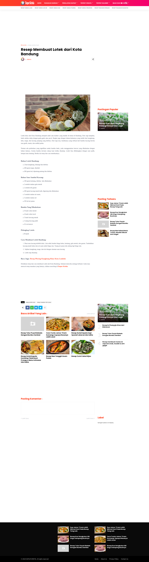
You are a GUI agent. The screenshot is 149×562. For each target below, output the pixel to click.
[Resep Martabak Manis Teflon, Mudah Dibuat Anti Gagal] (103, 233)
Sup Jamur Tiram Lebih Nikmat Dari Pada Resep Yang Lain (119, 205)
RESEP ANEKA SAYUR (41, 8)
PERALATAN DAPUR (69, 3)
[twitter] (40, 307)
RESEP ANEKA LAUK (26, 8)
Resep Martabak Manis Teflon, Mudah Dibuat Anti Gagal (119, 232)
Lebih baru (25, 418)
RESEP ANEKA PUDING (69, 8)
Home (39, 3)
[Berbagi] (93, 59)
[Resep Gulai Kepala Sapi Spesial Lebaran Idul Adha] (83, 324)
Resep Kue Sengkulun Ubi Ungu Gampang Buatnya (118, 214)
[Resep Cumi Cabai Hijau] (83, 347)
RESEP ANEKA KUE (54, 8)
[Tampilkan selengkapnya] (45, 307)
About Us (104, 559)
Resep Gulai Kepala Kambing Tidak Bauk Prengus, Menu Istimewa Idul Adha (31, 359)
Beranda (23, 45)
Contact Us (124, 559)
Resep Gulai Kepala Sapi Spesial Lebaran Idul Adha (82, 334)
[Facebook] (28, 307)
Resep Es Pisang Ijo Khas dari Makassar (113, 326)
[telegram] (36, 307)
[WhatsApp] (32, 307)
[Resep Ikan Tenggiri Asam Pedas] (57, 347)
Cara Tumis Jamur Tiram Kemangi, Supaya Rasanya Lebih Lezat (57, 335)
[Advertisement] (74, 27)
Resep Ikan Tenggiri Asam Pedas (56, 357)
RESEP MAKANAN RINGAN (102, 8)
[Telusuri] (126, 3)
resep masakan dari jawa (44, 302)
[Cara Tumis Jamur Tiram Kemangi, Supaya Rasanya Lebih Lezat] (57, 324)
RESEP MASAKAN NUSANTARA (120, 8)
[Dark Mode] (121, 3)
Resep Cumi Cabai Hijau (81, 356)
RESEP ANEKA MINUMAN (85, 8)
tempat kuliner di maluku (106, 422)
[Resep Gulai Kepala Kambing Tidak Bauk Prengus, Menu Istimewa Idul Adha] (32, 347)
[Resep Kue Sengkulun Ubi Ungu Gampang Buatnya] (103, 215)
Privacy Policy (113, 559)
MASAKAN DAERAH (51, 3)
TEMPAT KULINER (102, 3)
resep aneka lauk (33, 45)
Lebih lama (89, 418)
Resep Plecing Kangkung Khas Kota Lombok (48, 259)
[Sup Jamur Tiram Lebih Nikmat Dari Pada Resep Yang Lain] (103, 205)
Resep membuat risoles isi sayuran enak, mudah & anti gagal (113, 344)
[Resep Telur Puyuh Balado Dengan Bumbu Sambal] (32, 324)
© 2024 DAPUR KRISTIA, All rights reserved (35, 559)
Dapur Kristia (63, 266)
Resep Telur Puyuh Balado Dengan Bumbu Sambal (31, 334)
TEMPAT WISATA (86, 3)
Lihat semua (91, 313)
